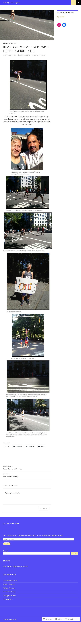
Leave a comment (39, 55)
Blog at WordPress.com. (10, 619)
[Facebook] (64, 25)
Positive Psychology (9, 592)
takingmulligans (24, 55)
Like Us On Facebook (11, 523)
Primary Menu (78, 2)
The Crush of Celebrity (10, 475)
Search (5, 551)
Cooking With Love (9, 584)
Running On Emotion (9, 43)
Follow (7, 543)
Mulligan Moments (9, 588)
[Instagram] (59, 25)
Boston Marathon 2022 (10, 580)
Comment (43, 508)
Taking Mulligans (11, 2)
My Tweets (60, 17)
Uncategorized (7, 599)
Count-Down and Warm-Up (12, 468)
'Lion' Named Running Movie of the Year (15, 566)
